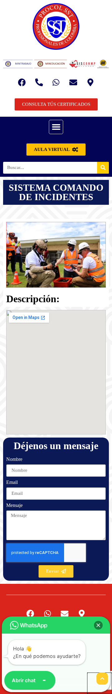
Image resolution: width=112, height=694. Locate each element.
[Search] (103, 168)
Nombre (14, 459)
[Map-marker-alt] (90, 82)
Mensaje (14, 505)
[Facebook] (22, 82)
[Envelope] (73, 82)
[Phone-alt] (39, 82)
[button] (56, 127)
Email (12, 482)
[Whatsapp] (56, 82)
